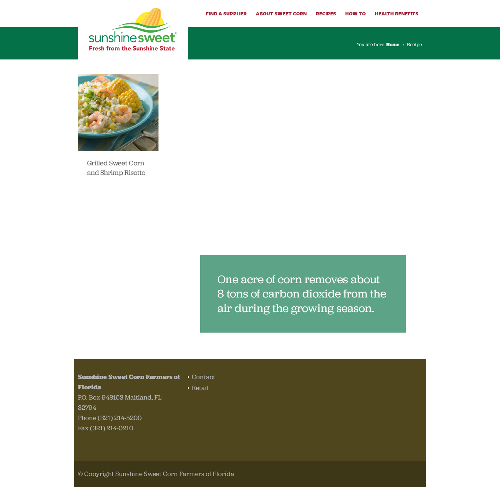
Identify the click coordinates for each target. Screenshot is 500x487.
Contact (203, 376)
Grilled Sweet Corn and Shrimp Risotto (116, 167)
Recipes (326, 13)
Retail (200, 387)
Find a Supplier (226, 13)
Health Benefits (396, 13)
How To (355, 13)
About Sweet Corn (281, 13)
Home (392, 44)
